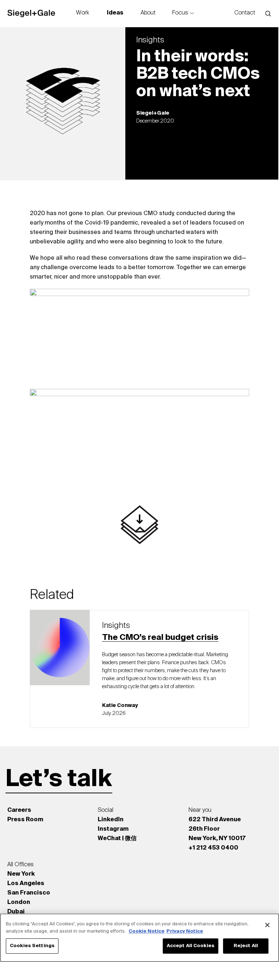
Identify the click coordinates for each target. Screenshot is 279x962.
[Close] (267, 925)
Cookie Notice (147, 931)
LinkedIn (111, 820)
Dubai (16, 912)
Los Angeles (25, 884)
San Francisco (28, 893)
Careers (19, 810)
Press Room (25, 820)
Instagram (113, 829)
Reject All (246, 946)
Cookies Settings (32, 946)
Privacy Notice (184, 931)
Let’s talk (58, 779)
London (18, 902)
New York (21, 874)
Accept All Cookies (190, 946)
